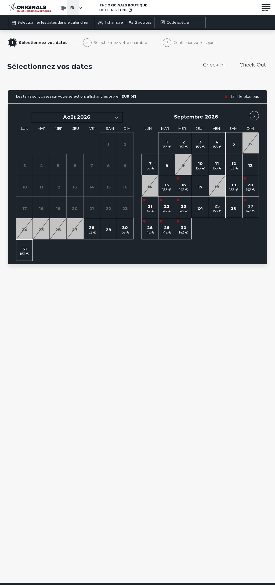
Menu (266, 10)
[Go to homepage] (29, 7)
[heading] (93, 67)
